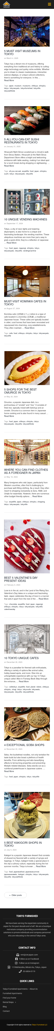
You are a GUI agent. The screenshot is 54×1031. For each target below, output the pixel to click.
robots (38, 686)
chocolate (13, 604)
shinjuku (42, 85)
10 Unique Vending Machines (25, 219)
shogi (14, 689)
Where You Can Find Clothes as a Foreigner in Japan (26, 471)
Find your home (9, 998)
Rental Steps (8, 1002)
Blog (5, 1007)
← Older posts (15, 895)
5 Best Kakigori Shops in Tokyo (23, 844)
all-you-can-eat (15, 171)
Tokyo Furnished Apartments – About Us (20, 989)
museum (18, 85)
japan (11, 85)
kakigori (21, 874)
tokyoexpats (15, 88)
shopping (41, 501)
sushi (6, 173)
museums (26, 85)
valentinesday (9, 609)
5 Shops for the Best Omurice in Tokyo (20, 390)
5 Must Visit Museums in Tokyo (22, 52)
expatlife (25, 171)
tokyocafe (27, 689)
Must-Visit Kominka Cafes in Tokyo (25, 302)
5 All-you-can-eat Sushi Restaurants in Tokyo (21, 140)
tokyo (6, 88)
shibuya (35, 85)
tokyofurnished (26, 88)
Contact (6, 1011)
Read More (9, 80)
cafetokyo (13, 686)
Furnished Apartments (12, 993)
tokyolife (37, 88)
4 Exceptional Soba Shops (24, 745)
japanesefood (19, 871)
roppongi (22, 248)
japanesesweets (10, 874)
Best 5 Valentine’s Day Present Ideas (21, 579)
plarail (33, 686)
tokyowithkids (9, 90)
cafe (11, 333)
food (31, 171)
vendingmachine (29, 250)
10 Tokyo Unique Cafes (21, 658)
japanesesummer (32, 871)
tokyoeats (36, 689)
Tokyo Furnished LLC (39, 1025)
